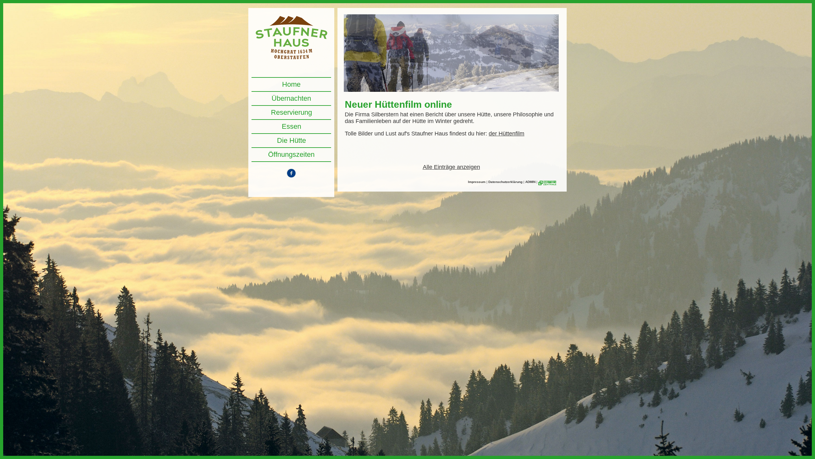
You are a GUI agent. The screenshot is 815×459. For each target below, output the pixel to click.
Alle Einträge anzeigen (451, 167)
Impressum (476, 182)
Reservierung (291, 112)
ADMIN (530, 182)
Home (291, 84)
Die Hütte (291, 140)
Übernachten (291, 98)
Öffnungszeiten (291, 154)
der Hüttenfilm (506, 133)
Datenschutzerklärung (505, 182)
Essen (291, 126)
